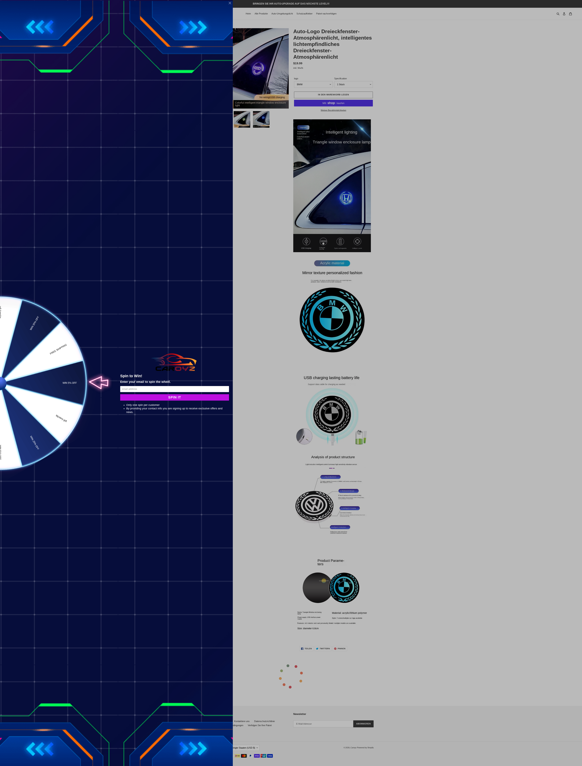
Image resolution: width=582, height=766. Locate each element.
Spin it (174, 397)
